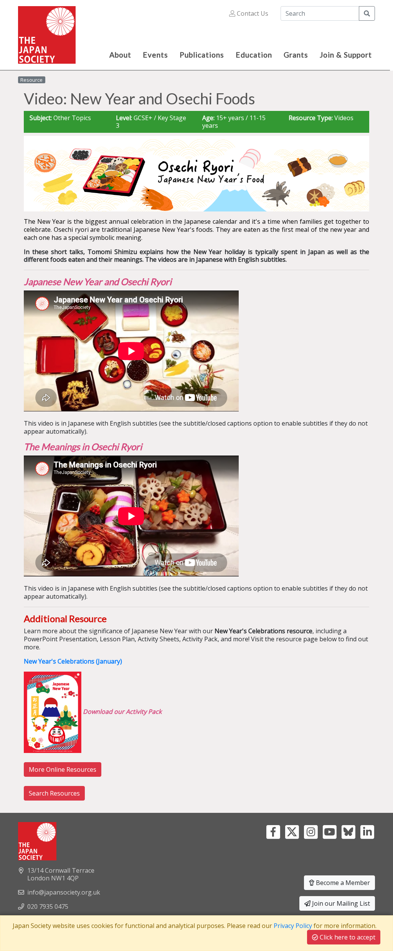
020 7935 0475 (47, 906)
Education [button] (254, 54)
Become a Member (342, 882)
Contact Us (251, 13)
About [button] (120, 54)
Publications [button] (202, 54)
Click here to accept (346, 937)
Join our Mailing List (340, 903)
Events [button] (155, 54)
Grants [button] (296, 54)
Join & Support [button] (346, 54)
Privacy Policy (293, 925)
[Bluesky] (348, 831)
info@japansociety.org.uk (63, 892)
